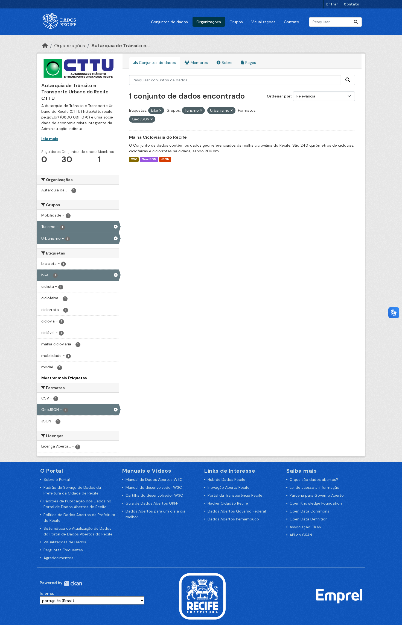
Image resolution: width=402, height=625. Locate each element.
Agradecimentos (58, 557)
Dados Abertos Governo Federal (237, 511)
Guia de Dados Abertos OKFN (152, 503)
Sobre (226, 62)
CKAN (72, 583)
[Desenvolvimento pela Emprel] (339, 595)
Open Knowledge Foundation (316, 503)
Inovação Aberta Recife (228, 487)
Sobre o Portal (56, 479)
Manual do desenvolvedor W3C (154, 487)
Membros (199, 62)
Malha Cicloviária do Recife (158, 137)
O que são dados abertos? (314, 479)
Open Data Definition (309, 519)
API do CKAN (301, 534)
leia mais (49, 138)
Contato (351, 4)
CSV (134, 159)
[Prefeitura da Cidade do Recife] (202, 595)
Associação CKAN (305, 527)
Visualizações (263, 21)
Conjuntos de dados (169, 21)
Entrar (332, 4)
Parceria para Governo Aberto (317, 495)
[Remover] (160, 110)
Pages (250, 62)
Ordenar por (279, 96)
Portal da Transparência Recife (235, 495)
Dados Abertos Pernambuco (233, 519)
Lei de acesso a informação (314, 487)
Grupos (236, 21)
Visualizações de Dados (64, 542)
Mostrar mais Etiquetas (64, 377)
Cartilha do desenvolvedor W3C (154, 495)
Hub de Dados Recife (226, 479)
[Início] (45, 46)
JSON (165, 159)
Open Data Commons (309, 511)
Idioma (46, 593)
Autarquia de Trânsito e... (120, 46)
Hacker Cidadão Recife (228, 503)
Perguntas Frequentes (63, 549)
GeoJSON (149, 159)
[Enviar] (355, 22)
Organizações (208, 21)
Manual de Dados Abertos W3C (154, 479)
